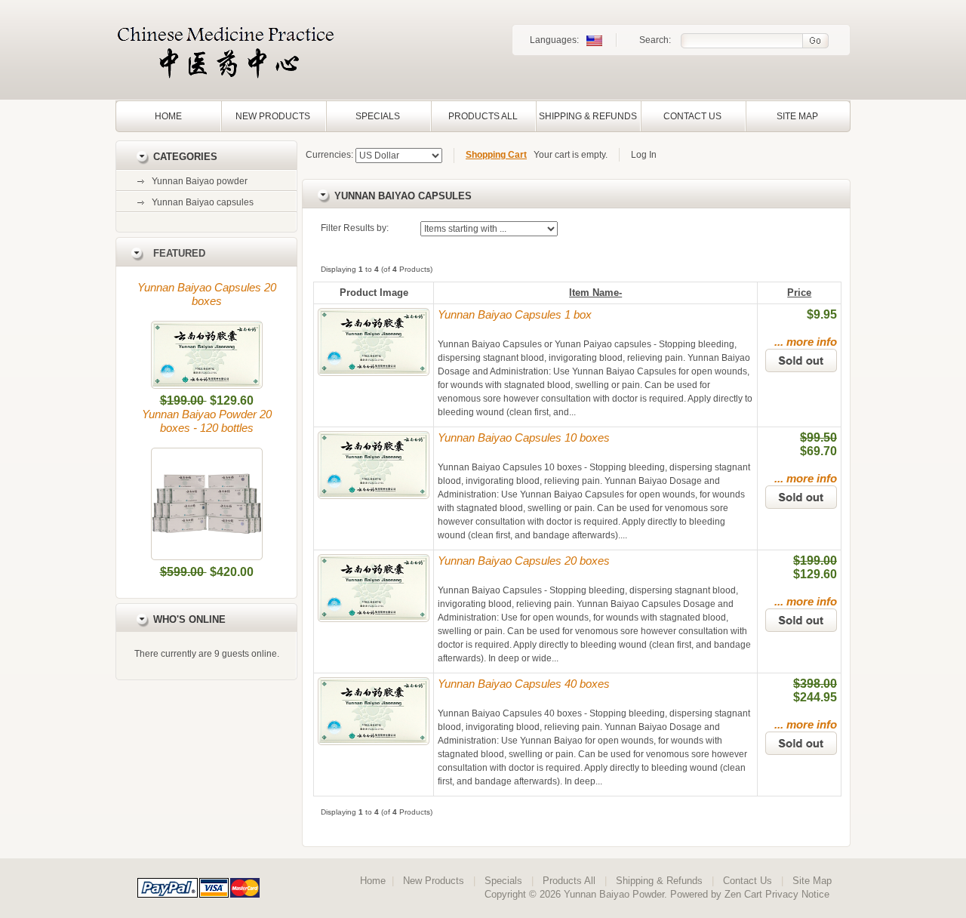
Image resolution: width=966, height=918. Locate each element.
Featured (179, 253)
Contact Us (692, 116)
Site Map (797, 116)
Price (799, 292)
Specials (377, 116)
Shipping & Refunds (588, 116)
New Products (272, 116)
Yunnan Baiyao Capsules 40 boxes (524, 683)
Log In (644, 154)
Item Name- (595, 292)
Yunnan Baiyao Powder (614, 894)
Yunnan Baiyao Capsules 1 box (515, 314)
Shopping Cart (496, 154)
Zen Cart (743, 894)
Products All (483, 116)
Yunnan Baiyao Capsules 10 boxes (524, 437)
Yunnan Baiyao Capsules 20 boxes (206, 294)
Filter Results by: (355, 228)
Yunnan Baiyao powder (200, 181)
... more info (805, 341)
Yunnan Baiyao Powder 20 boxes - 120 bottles (207, 421)
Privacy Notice (797, 894)
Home (168, 116)
